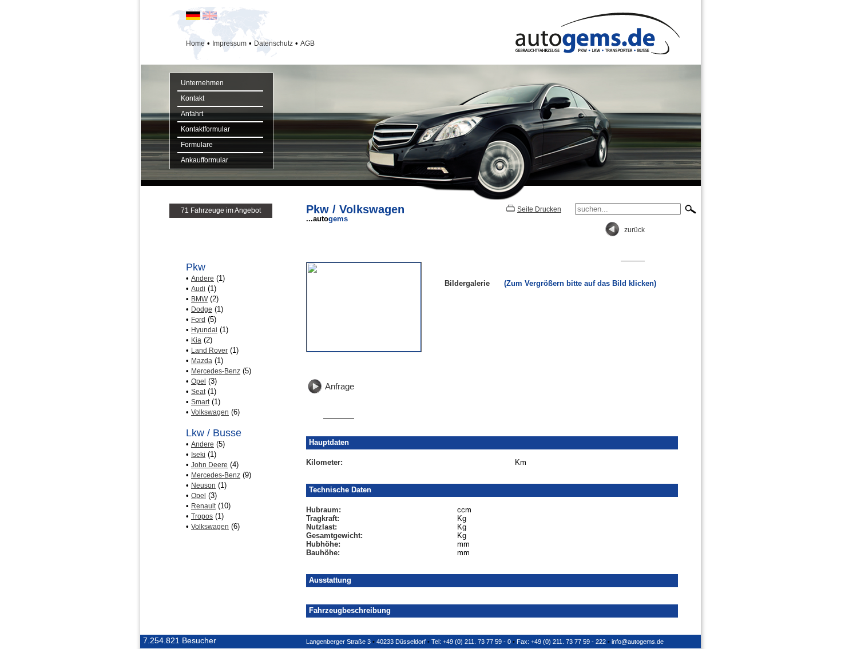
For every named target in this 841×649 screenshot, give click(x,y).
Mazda (201, 361)
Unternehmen (200, 83)
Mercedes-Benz (215, 371)
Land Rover (209, 351)
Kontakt (190, 98)
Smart (200, 402)
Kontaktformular (203, 129)
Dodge (201, 309)
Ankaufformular (202, 160)
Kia (196, 340)
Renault (203, 506)
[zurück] (624, 258)
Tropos (202, 516)
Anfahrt (190, 114)
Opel (198, 381)
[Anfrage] (330, 415)
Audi (198, 289)
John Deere (209, 465)
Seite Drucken (539, 209)
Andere (202, 278)
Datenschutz (273, 43)
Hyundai (204, 330)
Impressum (229, 43)
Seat (198, 392)
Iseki (198, 455)
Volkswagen (210, 412)
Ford (198, 320)
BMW (199, 299)
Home (195, 43)
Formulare (195, 145)
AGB (307, 43)
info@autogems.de (638, 641)
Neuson (203, 485)
